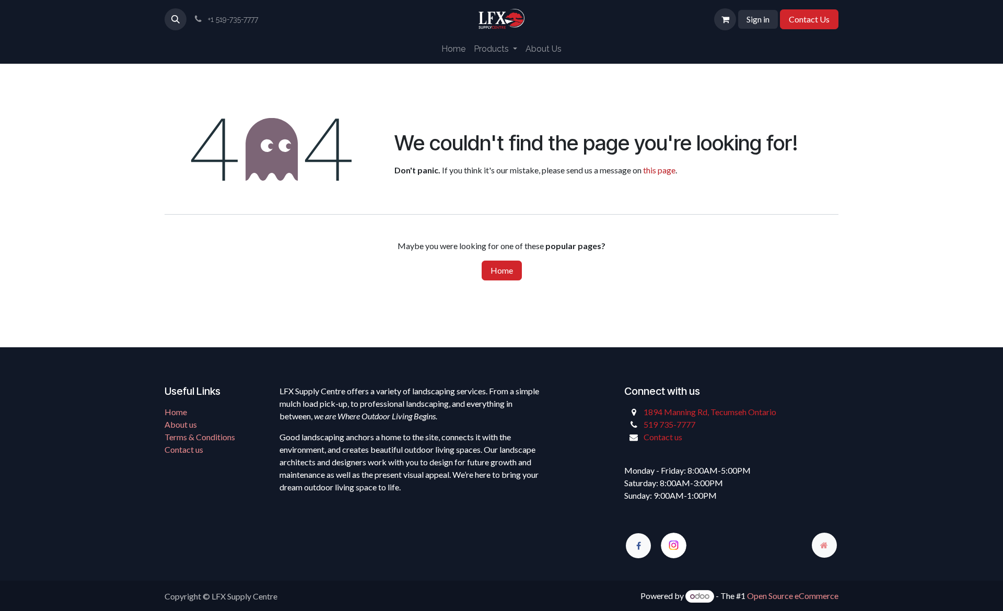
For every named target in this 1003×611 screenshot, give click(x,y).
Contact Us (809, 19)
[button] (175, 19)
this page (659, 170)
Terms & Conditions (200, 437)
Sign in (758, 19)
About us (181, 424)
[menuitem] (453, 49)
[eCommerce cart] (725, 19)
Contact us (184, 449)
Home (502, 270)
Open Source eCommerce (792, 596)
